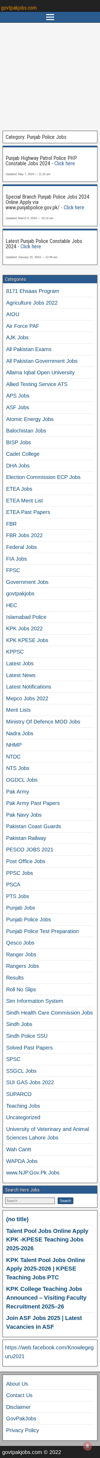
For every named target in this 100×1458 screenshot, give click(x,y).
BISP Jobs (18, 442)
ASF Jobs (17, 407)
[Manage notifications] (87, 1446)
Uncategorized (23, 1117)
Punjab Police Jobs (28, 919)
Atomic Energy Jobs (30, 419)
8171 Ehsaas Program (32, 291)
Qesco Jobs (20, 943)
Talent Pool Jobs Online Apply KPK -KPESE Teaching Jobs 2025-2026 (47, 1240)
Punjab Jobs (20, 908)
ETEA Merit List (24, 501)
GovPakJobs (21, 1418)
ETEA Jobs (19, 489)
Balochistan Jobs (26, 431)
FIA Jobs (16, 559)
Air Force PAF (22, 326)
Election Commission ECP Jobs (43, 477)
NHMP (14, 745)
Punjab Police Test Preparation (42, 931)
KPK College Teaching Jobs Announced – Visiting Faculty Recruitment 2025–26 (46, 1298)
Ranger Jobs (21, 954)
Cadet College (22, 454)
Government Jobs (27, 582)
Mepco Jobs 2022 (27, 698)
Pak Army (17, 792)
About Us (17, 1384)
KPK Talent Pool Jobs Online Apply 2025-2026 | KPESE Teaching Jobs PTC (45, 1269)
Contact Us (19, 1395)
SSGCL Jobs (21, 1071)
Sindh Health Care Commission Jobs (49, 1013)
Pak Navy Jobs (24, 815)
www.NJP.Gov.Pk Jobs (32, 1173)
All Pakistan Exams (28, 349)
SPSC (13, 1059)
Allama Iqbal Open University (40, 372)
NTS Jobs (17, 768)
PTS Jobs (17, 896)
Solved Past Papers (29, 1048)
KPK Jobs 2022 (24, 628)
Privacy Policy (22, 1430)
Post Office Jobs (25, 861)
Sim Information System (34, 1001)
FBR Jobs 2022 (24, 535)
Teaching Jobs (23, 1106)
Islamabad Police (26, 617)
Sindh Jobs (19, 1024)
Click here (64, 163)
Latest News (20, 675)
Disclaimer (18, 1407)
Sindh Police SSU (26, 1036)
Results (15, 978)
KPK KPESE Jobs (27, 640)
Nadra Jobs (19, 733)
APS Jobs (17, 396)
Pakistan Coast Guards (33, 826)
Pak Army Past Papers (33, 803)
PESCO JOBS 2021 (29, 849)
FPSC (13, 570)
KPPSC (15, 652)
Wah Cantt (18, 1149)
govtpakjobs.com (19, 8)
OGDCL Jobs (22, 780)
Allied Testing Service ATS (36, 384)
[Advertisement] (50, 77)
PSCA (13, 884)
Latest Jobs (20, 663)
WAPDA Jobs (22, 1161)
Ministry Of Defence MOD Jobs (43, 722)
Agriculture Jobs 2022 (32, 303)
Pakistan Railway (26, 838)
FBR (11, 524)
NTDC (13, 757)
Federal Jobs (21, 547)
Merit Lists (18, 710)
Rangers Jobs (22, 966)
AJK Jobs (17, 337)
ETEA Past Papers (28, 512)
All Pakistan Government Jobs (42, 361)
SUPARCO (19, 1094)
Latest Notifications (28, 687)
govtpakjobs (20, 593)
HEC (11, 605)
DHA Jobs (18, 466)
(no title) (17, 1219)
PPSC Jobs (19, 873)
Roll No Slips (21, 989)
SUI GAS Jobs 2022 (30, 1082)
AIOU (12, 314)
